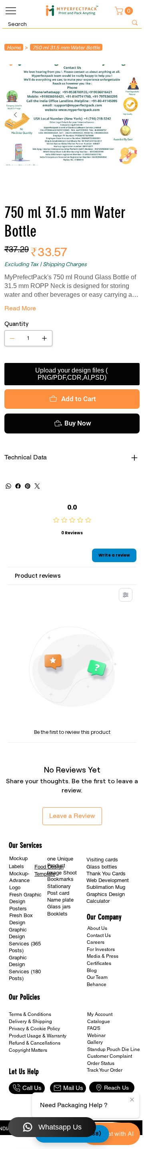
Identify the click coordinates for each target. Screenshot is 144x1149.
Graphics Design (105, 894)
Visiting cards (102, 860)
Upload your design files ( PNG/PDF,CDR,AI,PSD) (72, 374)
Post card (58, 893)
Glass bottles (101, 867)
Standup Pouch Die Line (113, 1049)
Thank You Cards (106, 873)
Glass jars (59, 907)
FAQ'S (93, 1028)
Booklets (57, 914)
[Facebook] (18, 486)
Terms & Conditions (30, 1014)
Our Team (97, 977)
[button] (125, 11)
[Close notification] (132, 1100)
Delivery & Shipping (30, 1021)
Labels (16, 866)
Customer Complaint (109, 1056)
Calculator (98, 901)
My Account (99, 1014)
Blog (92, 970)
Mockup (18, 858)
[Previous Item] (15, 115)
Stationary (59, 886)
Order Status (100, 1063)
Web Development (107, 880)
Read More (20, 308)
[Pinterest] (28, 486)
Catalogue (98, 1021)
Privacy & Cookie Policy (34, 1028)
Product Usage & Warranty (37, 1036)
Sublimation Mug (105, 887)
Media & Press (102, 956)
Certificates (99, 963)
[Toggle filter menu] (125, 595)
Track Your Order (104, 1070)
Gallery (95, 1042)
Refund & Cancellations (34, 1043)
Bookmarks (60, 879)
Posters (18, 909)
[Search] (135, 23)
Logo (14, 887)
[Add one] (44, 338)
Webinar (96, 1035)
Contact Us (99, 935)
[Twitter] (37, 486)
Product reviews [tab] (38, 576)
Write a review (114, 555)
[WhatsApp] (8, 486)
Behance (96, 984)
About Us (97, 928)
